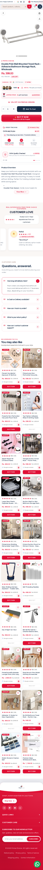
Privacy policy (21, 853)
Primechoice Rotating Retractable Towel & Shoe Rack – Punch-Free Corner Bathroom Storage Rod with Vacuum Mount (11, 545)
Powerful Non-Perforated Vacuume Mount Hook (10, 417)
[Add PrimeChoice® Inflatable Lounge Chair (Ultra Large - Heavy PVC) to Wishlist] (18, 650)
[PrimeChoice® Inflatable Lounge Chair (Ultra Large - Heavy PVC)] (11, 657)
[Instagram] (24, 2)
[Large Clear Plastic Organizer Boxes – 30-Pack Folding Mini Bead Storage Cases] (11, 486)
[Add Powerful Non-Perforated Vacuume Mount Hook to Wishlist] (18, 394)
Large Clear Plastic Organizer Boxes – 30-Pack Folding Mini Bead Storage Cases (10, 502)
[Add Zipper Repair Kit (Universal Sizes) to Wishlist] (18, 436)
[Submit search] (29, 7)
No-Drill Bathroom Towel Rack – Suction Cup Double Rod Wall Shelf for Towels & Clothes (31, 716)
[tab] (34, 160)
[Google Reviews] (18, 2)
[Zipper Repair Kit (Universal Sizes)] (11, 444)
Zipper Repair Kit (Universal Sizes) (7, 459)
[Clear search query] (25, 6)
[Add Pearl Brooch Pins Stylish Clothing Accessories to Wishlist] (39, 650)
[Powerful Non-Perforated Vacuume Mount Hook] (11, 401)
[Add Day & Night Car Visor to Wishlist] (18, 607)
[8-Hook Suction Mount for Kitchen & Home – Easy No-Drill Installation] (32, 529)
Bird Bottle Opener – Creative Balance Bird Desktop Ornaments (30, 631)
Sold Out (32, 429)
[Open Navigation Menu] (40, 6)
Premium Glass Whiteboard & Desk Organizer (29, 759)
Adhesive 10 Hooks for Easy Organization (9, 716)
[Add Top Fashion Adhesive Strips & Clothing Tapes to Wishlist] (39, 394)
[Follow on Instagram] (4, 808)
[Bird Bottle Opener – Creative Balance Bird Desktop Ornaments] (32, 615)
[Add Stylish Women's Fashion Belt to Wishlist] (18, 736)
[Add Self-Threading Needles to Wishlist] (39, 565)
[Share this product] (39, 19)
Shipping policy (13, 858)
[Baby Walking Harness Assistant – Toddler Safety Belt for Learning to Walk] (11, 572)
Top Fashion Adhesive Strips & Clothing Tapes (31, 417)
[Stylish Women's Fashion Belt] (11, 743)
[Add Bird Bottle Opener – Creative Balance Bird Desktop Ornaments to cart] (39, 638)
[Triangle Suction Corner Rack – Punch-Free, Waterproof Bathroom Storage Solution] (32, 444)
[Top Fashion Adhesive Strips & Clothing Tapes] (32, 401)
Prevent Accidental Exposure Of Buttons (9, 374)
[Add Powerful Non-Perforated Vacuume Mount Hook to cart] (18, 424)
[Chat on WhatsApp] (20, 808)
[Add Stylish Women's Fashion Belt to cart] (18, 766)
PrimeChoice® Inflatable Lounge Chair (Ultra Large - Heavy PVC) (11, 673)
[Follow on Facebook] (10, 808)
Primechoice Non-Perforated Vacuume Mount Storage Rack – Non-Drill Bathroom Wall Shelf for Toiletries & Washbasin (31, 374)
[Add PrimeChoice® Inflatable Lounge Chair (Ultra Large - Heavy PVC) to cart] (18, 681)
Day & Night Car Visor (9, 630)
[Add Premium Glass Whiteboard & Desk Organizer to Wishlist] (39, 736)
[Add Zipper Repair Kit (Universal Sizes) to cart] (18, 467)
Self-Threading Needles (31, 587)
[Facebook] (21, 2)
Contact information (28, 858)
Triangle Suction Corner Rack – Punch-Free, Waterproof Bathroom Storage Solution (31, 460)
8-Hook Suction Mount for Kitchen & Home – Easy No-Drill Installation (31, 545)
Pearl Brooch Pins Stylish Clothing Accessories (31, 673)
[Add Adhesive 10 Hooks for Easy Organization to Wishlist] (18, 693)
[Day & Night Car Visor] (11, 615)
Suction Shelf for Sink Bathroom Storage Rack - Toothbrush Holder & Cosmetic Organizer (31, 502)
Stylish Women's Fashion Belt (10, 759)
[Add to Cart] (39, 13)
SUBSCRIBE (33, 839)
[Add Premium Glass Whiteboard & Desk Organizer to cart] (39, 766)
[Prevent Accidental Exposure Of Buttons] (11, 358)
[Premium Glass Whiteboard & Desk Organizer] (32, 743)
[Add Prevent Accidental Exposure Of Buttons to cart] (18, 382)
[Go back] (3, 13)
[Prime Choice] (21, 787)
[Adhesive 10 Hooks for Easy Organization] (11, 700)
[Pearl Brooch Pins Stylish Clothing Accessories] (32, 657)
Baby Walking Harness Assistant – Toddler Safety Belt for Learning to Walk (11, 588)
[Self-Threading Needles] (32, 572)
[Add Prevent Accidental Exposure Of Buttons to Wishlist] (18, 351)
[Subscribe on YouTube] (15, 808)
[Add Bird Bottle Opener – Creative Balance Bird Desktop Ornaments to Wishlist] (39, 607)
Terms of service (33, 853)
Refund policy (9, 853)
